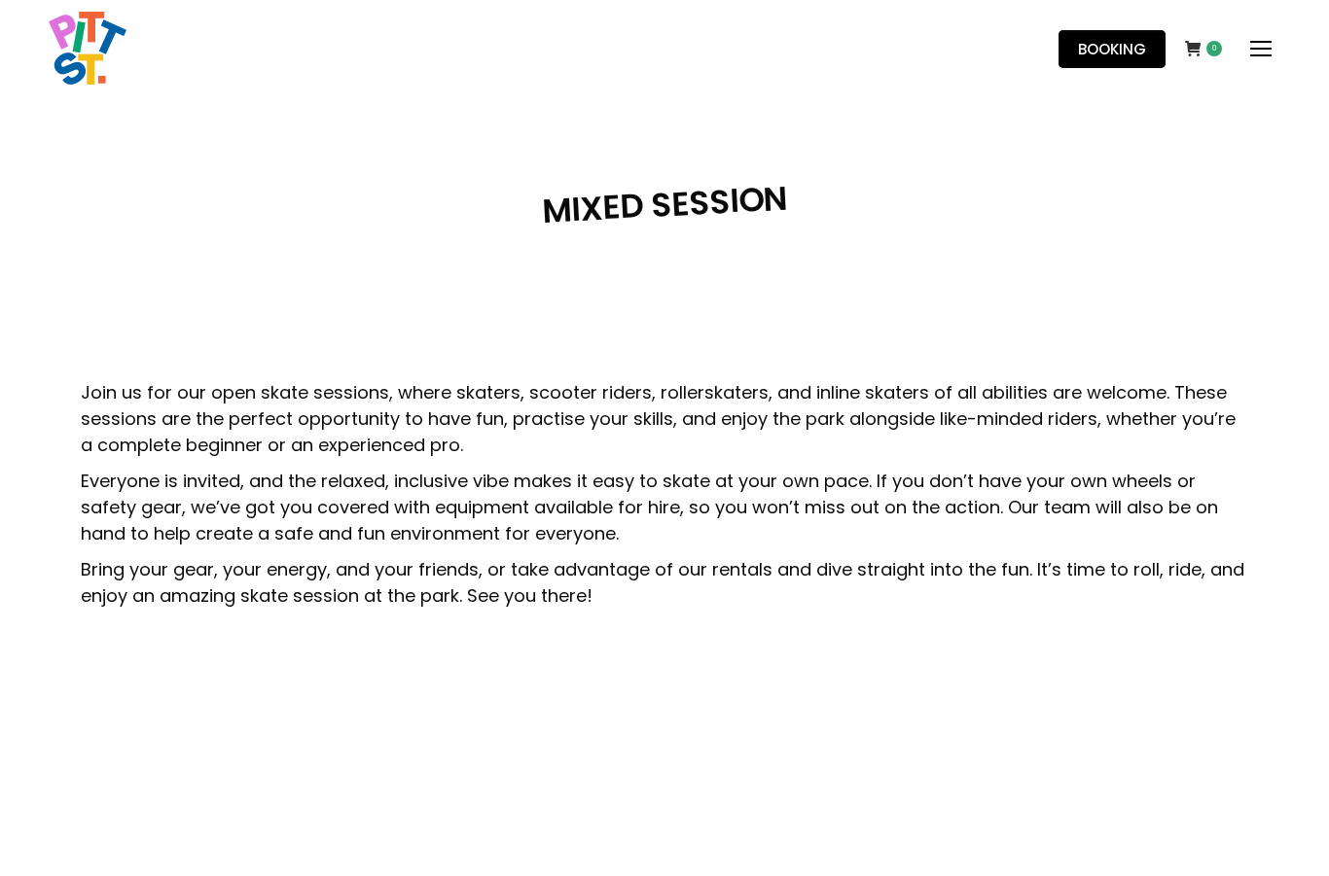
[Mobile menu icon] (1260, 48)
